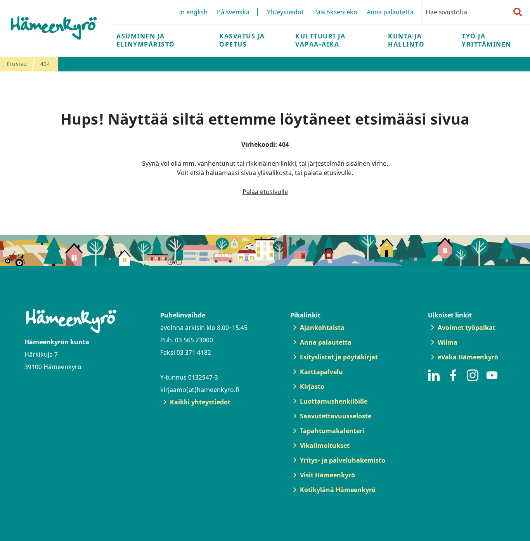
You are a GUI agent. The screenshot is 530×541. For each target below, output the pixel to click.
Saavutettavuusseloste (335, 416)
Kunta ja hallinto (406, 40)
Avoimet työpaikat (466, 327)
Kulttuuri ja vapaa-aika (320, 40)
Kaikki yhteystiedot (200, 402)
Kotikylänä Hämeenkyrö (338, 490)
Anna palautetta (390, 12)
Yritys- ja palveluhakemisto (342, 460)
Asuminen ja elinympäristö (145, 40)
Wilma (447, 342)
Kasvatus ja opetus (242, 40)
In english (193, 12)
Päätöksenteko (335, 12)
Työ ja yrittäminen (486, 40)
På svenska (233, 12)
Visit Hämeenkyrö (327, 475)
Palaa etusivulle (265, 191)
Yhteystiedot (285, 12)
